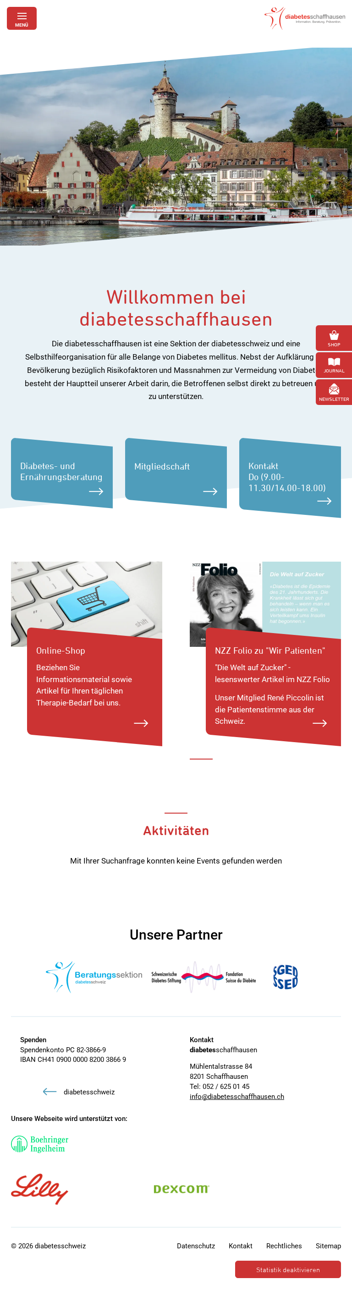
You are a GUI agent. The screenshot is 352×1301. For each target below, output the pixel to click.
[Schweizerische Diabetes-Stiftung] (204, 977)
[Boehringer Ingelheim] (39, 1144)
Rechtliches (284, 1246)
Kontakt (241, 1246)
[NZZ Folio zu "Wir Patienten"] (265, 603)
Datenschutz (196, 1246)
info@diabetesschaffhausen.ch (237, 1097)
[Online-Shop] (86, 603)
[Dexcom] (181, 1189)
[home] (304, 18)
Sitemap (328, 1246)
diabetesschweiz (89, 1092)
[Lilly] (39, 1189)
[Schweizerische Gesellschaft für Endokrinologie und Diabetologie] (285, 977)
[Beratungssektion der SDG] (94, 977)
